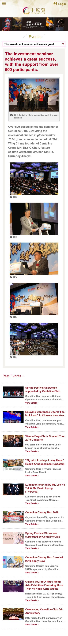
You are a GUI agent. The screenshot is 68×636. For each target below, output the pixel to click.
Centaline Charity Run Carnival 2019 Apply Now (44, 559)
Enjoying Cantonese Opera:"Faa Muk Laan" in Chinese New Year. (45, 413)
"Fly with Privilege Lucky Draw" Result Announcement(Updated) (45, 462)
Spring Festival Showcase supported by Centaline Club (42, 389)
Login (62, 3)
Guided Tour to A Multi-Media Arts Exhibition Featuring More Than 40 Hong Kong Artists (44, 585)
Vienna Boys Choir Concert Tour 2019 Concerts (45, 437)
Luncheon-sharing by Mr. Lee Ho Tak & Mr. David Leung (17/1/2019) (45, 488)
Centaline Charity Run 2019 (41, 512)
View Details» (32, 402)
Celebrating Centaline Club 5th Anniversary (44, 611)
